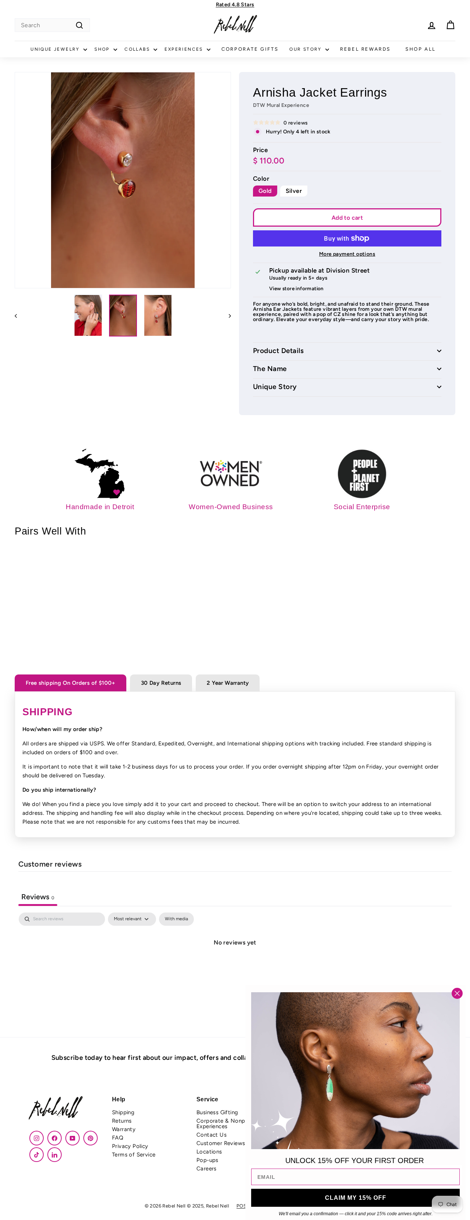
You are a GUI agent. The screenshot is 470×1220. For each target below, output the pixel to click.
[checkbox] (176, 919)
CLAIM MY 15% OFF (355, 1198)
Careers (206, 1168)
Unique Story (275, 387)
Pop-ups (207, 1160)
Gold (265, 190)
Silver (294, 190)
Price (260, 150)
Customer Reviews (220, 1143)
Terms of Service (133, 1154)
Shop (103, 49)
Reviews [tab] (37, 896)
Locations (209, 1151)
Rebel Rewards (365, 49)
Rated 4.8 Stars (235, 4)
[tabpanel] (235, 967)
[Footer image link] (66, 1109)
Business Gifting (217, 1112)
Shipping (123, 1112)
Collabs (138, 49)
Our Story (306, 49)
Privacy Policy (130, 1146)
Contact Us (211, 1134)
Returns (122, 1121)
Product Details (278, 351)
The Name (270, 369)
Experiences (184, 49)
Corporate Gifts (249, 49)
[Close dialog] (457, 993)
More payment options (347, 254)
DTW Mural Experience (281, 105)
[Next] (226, 315)
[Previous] (19, 315)
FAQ (117, 1137)
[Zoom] (123, 180)
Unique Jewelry (56, 49)
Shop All (420, 49)
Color (261, 179)
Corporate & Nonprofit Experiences (226, 1124)
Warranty (123, 1129)
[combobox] (52, 25)
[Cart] (450, 25)
